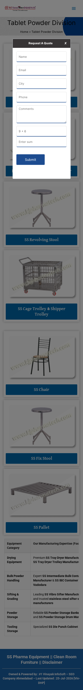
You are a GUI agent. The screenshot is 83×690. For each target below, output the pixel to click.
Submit (30, 159)
